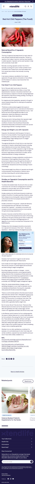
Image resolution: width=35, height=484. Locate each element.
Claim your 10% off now (25, 248)
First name (21, 240)
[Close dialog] (32, 233)
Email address (21, 243)
